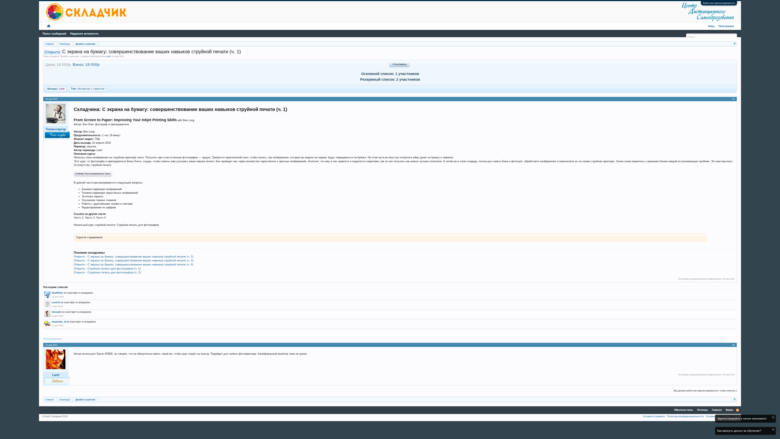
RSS (737, 410)
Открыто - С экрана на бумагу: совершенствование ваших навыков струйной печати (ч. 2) (133, 256)
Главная (717, 410)
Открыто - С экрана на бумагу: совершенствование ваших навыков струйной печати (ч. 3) (133, 260)
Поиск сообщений (54, 33)
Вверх (729, 410)
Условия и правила (654, 416)
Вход (711, 26)
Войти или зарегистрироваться (719, 3)
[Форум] (48, 26)
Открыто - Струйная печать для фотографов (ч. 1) (107, 268)
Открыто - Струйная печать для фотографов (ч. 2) (107, 272)
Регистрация (726, 26)
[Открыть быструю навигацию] (734, 43)
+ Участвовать (399, 64)
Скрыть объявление (773, 417)
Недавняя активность (84, 33)
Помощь (702, 410)
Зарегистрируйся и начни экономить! (742, 418)
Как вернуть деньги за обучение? (739, 430)
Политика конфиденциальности (685, 416)
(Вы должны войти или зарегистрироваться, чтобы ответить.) (705, 390)
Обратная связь (683, 410)
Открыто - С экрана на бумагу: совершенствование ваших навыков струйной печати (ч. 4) (133, 264)
